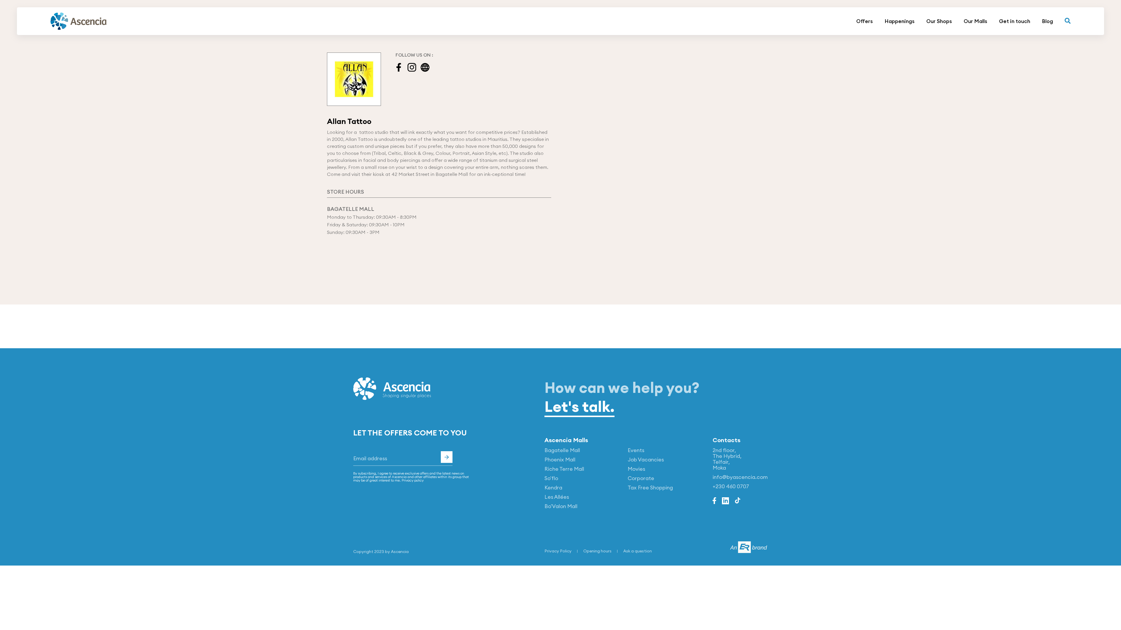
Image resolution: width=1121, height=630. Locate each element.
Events (636, 450)
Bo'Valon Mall (560, 506)
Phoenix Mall (559, 459)
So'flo (551, 478)
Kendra (553, 487)
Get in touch (1014, 21)
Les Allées (556, 497)
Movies (636, 469)
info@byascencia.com (740, 477)
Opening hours (597, 551)
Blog (1047, 21)
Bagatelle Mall (562, 450)
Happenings (900, 21)
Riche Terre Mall (564, 469)
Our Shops (939, 21)
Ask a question (637, 551)
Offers (864, 21)
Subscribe (446, 457)
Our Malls (975, 21)
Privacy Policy (558, 551)
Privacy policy (413, 480)
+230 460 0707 (731, 486)
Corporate (641, 478)
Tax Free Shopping (650, 487)
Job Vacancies (646, 459)
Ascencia (400, 551)
